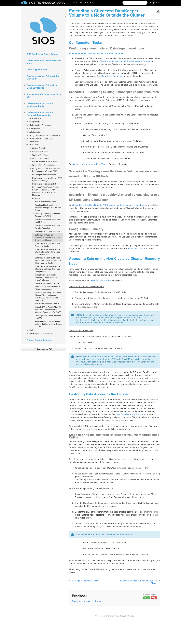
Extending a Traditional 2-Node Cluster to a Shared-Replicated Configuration (47, 269)
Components (34, 121)
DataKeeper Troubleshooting (40, 333)
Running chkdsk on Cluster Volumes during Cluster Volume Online (48, 207)
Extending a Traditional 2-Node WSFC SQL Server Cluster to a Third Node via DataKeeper (48, 260)
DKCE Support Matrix (37, 69)
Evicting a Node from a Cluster (47, 231)
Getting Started (38, 148)
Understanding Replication (40, 125)
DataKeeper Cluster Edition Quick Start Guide (43, 77)
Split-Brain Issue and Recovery (48, 283)
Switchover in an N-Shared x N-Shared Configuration (48, 288)
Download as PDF (44, 348)
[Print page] (158, 11)
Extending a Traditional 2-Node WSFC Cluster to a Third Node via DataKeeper (47, 252)
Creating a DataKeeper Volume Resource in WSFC (47, 214)
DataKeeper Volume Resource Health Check (47, 220)
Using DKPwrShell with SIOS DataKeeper (41, 140)
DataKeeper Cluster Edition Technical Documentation (40, 113)
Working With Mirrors (40, 158)
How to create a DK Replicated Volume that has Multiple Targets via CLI (48, 324)
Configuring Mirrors (40, 151)
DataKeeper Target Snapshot (44, 183)
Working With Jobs (40, 154)
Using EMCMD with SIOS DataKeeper (45, 135)
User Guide (34, 144)
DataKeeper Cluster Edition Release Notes (44, 61)
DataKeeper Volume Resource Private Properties (47, 226)
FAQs (31, 330)
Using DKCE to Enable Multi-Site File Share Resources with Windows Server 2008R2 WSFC (48, 309)
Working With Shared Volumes (44, 165)
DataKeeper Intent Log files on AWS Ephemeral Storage (47, 179)
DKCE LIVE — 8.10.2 (81, 2)
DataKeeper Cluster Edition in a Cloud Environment (42, 86)
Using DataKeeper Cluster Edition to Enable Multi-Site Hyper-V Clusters (46, 277)
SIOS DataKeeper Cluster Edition (42, 54)
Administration (35, 132)
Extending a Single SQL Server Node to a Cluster (48, 244)
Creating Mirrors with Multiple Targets (90, 164)
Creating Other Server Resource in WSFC (48, 316)
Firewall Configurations (111, 76)
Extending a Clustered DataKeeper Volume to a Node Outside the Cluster (47, 237)
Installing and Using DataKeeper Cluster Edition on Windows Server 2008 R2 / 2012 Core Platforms (48, 296)
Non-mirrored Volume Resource (48, 303)
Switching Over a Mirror (101, 280)
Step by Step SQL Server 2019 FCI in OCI (44, 95)
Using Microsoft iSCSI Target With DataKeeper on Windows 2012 (46, 169)
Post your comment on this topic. (88, 601)
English (153, 2)
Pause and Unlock (136, 248)
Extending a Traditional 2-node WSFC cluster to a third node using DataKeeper (110, 205)
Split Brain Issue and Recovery (130, 414)
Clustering (36, 198)
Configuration (34, 128)
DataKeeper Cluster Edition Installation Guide (40, 104)
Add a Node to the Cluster (45, 201)
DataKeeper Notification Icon (44, 174)
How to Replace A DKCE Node (44, 161)
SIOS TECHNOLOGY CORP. (47, 2)
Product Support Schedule (39, 340)
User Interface (35, 118)
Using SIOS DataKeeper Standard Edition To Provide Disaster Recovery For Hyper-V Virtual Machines (46, 191)
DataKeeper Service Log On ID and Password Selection (126, 61)
